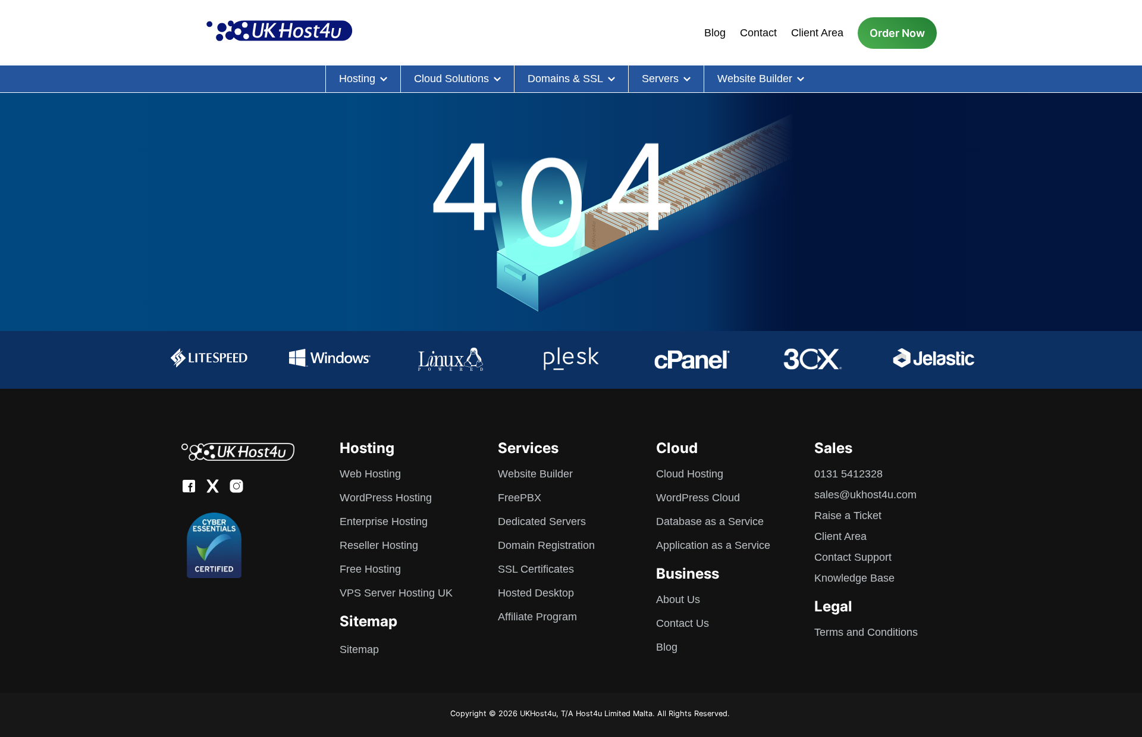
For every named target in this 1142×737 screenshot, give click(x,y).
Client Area (817, 33)
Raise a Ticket (847, 515)
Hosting (357, 79)
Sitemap (359, 649)
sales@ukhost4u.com (865, 495)
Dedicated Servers (542, 521)
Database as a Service (710, 521)
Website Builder (754, 79)
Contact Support (853, 557)
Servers (660, 79)
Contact (758, 33)
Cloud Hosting (689, 474)
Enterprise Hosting (384, 521)
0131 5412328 (848, 474)
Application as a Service (713, 545)
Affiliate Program (537, 617)
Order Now (897, 33)
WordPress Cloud (698, 498)
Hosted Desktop (536, 593)
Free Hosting (370, 569)
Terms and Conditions (866, 632)
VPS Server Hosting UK (396, 593)
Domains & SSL (565, 79)
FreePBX (519, 498)
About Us (678, 599)
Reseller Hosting (379, 545)
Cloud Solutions (451, 79)
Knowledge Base (854, 578)
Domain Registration (546, 545)
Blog (715, 33)
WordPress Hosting (386, 498)
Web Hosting (370, 474)
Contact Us (682, 623)
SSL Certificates (536, 569)
